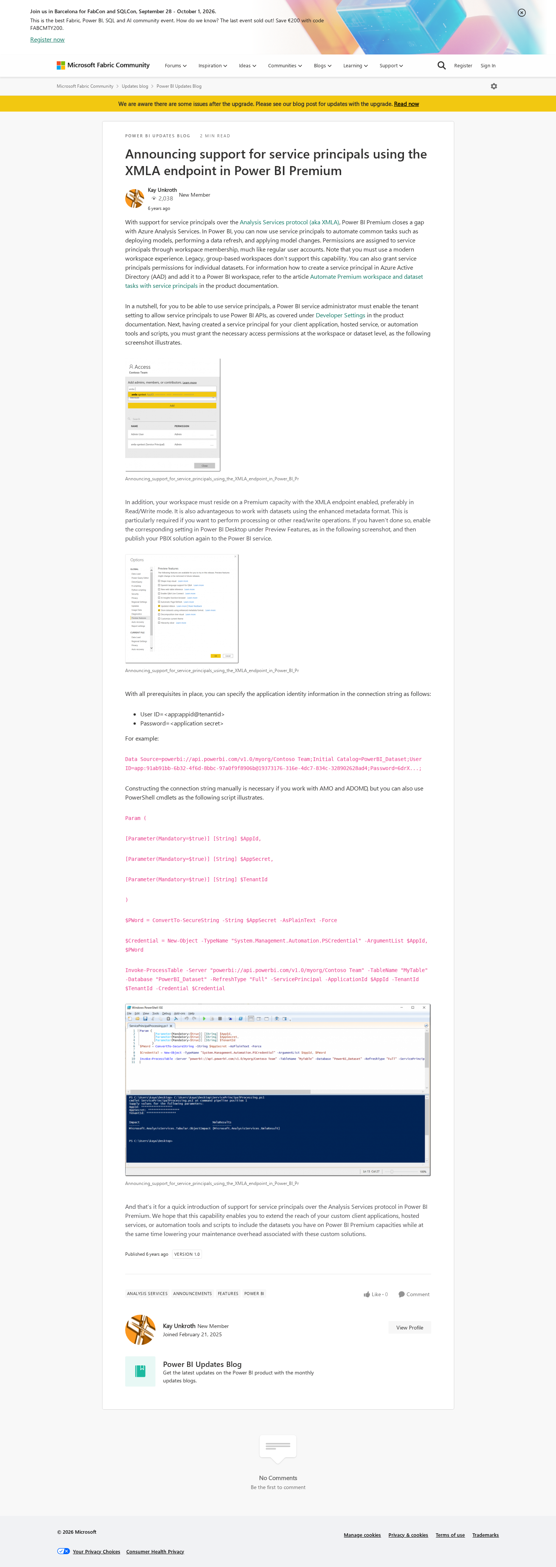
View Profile (409, 1327)
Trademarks (485, 1534)
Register (463, 65)
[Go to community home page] (103, 65)
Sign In (488, 65)
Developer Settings (340, 315)
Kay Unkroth (162, 189)
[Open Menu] (494, 86)
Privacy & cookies (408, 1534)
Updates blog (135, 86)
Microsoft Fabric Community (85, 86)
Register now (47, 39)
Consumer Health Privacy (155, 1551)
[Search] (441, 65)
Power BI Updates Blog (179, 86)
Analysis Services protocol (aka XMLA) (289, 222)
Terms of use (450, 1534)
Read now (406, 103)
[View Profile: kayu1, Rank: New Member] (134, 198)
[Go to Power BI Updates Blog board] (140, 1371)
